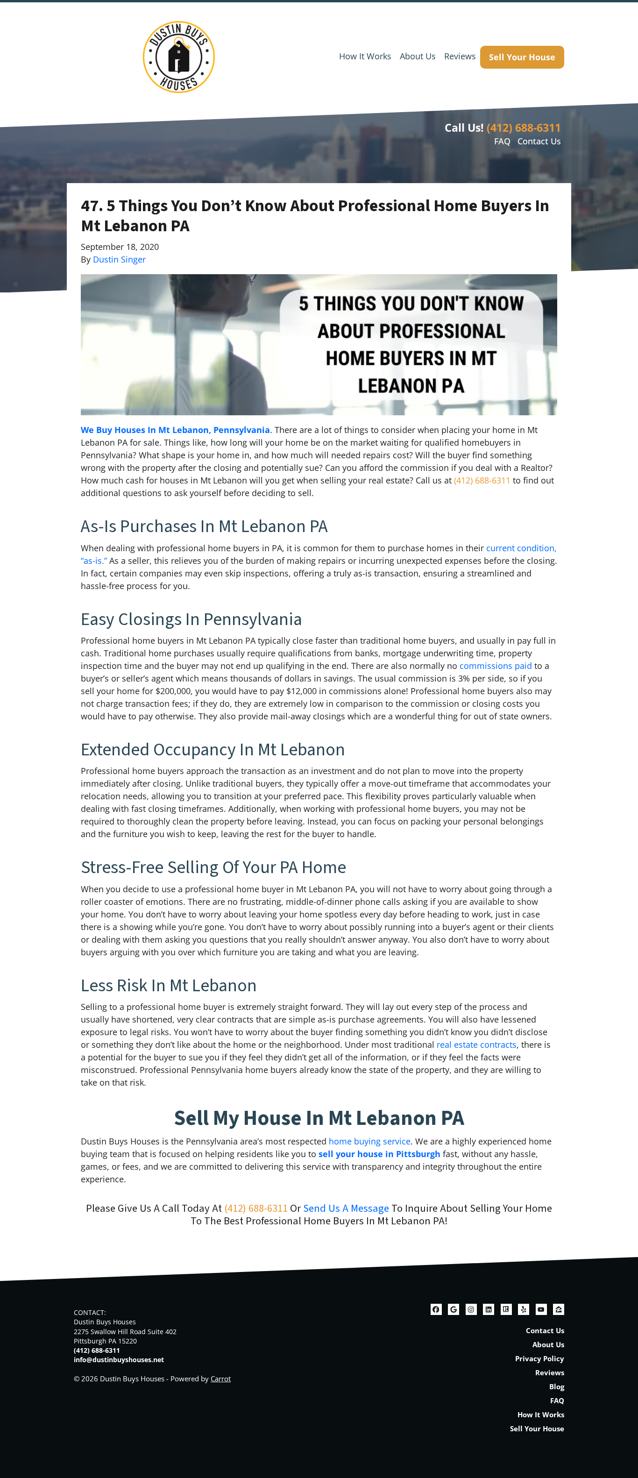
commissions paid (496, 665)
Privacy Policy (539, 1358)
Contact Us (539, 141)
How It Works (365, 56)
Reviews (460, 56)
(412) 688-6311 (524, 127)
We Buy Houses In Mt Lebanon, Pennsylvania (175, 429)
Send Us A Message (346, 1208)
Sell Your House (522, 57)
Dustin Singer (119, 259)
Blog (556, 1386)
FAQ (502, 141)
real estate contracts (477, 1044)
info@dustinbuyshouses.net (119, 1360)
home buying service (370, 1141)
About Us (418, 56)
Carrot (221, 1378)
